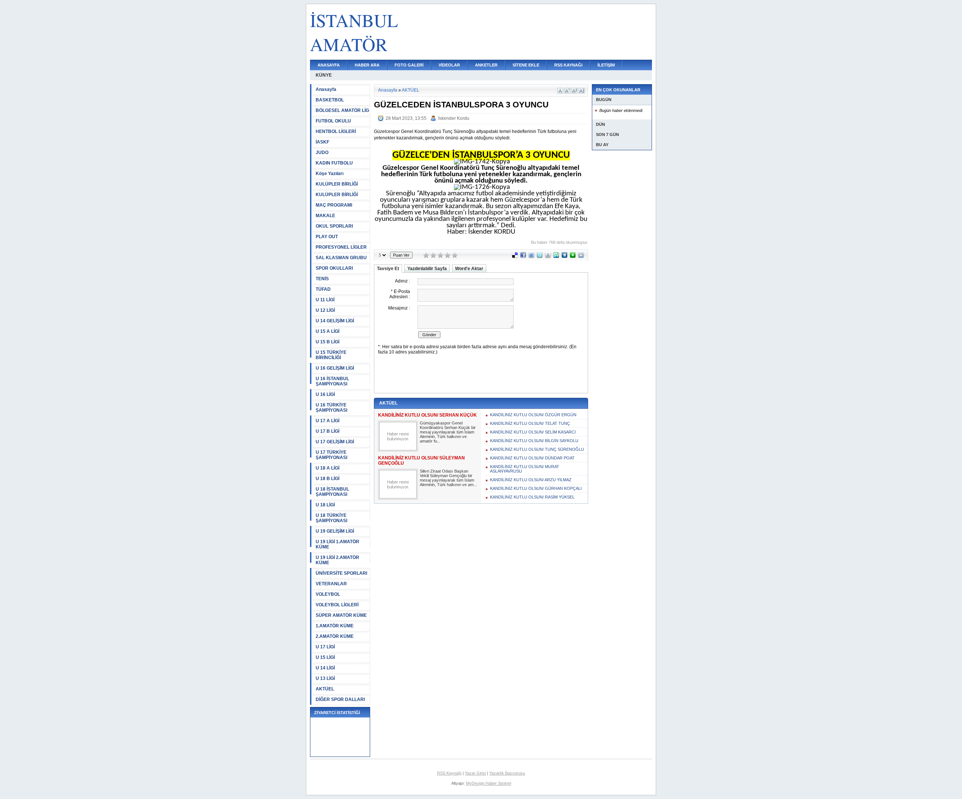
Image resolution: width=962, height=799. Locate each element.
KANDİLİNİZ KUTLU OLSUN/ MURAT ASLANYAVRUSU (524, 468)
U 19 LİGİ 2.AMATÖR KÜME (337, 560)
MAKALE (325, 215)
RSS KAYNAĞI (568, 65)
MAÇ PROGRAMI (334, 205)
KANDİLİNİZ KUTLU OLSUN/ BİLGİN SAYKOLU (534, 440)
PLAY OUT (327, 236)
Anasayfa (326, 89)
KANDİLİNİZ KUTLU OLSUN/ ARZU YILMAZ (531, 479)
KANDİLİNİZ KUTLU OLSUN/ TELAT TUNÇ (530, 423)
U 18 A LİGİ (327, 468)
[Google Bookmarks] (548, 256)
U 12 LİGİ (325, 310)
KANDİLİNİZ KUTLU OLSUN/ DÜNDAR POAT (532, 458)
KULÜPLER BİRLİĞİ (337, 184)
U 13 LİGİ (325, 678)
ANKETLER (486, 65)
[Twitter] (540, 256)
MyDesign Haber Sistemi (488, 783)
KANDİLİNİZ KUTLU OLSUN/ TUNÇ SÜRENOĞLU (537, 449)
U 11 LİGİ (325, 299)
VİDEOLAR (449, 65)
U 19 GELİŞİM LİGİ (335, 531)
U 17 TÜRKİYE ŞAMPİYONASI (331, 455)
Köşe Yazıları (329, 173)
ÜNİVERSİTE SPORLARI (341, 573)
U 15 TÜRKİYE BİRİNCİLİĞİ (331, 355)
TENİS (322, 278)
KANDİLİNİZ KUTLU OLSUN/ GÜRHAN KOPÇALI (536, 488)
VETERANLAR (331, 583)
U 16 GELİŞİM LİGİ (335, 368)
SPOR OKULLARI (334, 268)
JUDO (322, 152)
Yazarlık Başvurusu (507, 773)
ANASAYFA (329, 65)
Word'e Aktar (469, 268)
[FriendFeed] (531, 256)
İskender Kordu (453, 118)
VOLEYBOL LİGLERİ (337, 604)
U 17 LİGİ (325, 646)
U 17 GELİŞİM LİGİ (335, 441)
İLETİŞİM (606, 65)
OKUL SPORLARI (334, 226)
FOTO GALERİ (409, 65)
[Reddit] (581, 256)
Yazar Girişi (475, 773)
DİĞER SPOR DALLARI (340, 699)
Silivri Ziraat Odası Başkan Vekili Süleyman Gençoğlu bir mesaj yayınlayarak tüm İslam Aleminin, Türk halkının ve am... (448, 478)
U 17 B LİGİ (327, 431)
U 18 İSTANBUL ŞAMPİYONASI (332, 491)
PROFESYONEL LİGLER (341, 247)
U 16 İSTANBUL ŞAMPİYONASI (332, 381)
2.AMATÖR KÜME (335, 636)
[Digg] (564, 256)
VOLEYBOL (328, 594)
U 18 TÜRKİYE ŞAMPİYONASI (331, 518)
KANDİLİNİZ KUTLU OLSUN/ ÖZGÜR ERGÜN (533, 414)
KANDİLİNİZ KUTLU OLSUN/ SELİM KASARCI (533, 432)
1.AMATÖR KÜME (335, 625)
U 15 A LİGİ (327, 331)
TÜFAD (323, 289)
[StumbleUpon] (556, 256)
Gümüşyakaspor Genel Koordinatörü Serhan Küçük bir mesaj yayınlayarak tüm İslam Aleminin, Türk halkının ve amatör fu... (448, 432)
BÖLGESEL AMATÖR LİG (342, 110)
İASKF (322, 142)
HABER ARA (367, 65)
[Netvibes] (573, 256)
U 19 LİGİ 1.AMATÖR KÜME (337, 544)
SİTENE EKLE (526, 65)
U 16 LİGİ (325, 394)
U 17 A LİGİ (327, 420)
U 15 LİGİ (325, 657)
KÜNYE (324, 75)
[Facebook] (523, 256)
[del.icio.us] (515, 256)
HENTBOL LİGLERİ (336, 131)
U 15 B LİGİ (327, 341)
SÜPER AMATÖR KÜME (341, 615)
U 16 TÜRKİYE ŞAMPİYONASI (331, 407)
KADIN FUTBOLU (334, 163)
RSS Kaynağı (449, 773)
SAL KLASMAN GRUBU (341, 257)
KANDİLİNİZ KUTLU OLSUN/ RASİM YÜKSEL (532, 497)
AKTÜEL (325, 689)
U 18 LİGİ (325, 504)
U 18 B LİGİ (327, 478)
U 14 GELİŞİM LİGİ (335, 320)
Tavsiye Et (388, 268)
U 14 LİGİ (325, 668)
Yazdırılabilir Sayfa (427, 268)
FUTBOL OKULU (333, 121)
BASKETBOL (330, 100)
